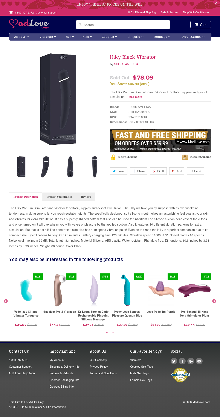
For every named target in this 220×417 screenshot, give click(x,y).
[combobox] (123, 24)
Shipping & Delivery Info (64, 366)
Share (141, 171)
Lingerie (134, 36)
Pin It (160, 171)
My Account (56, 360)
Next (103, 167)
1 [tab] (107, 333)
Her (68, 36)
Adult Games (191, 36)
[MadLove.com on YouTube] (199, 361)
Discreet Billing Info (61, 386)
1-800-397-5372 (18, 360)
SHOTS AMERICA (126, 64)
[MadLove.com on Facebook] (182, 361)
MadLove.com (201, 402)
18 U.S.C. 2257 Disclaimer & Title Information (37, 407)
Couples (108, 36)
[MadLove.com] (29, 27)
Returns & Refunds (61, 373)
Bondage (160, 36)
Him (85, 36)
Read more (135, 97)
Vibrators (46, 36)
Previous (12, 167)
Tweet (121, 171)
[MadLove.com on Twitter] (174, 361)
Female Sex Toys (141, 380)
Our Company (98, 360)
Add (179, 171)
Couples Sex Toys (141, 366)
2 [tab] (113, 333)
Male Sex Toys (139, 373)
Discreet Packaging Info (64, 380)
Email (197, 171)
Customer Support (20, 366)
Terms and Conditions (103, 373)
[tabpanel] (26, 301)
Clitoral (118, 48)
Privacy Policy (99, 366)
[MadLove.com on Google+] (190, 361)
